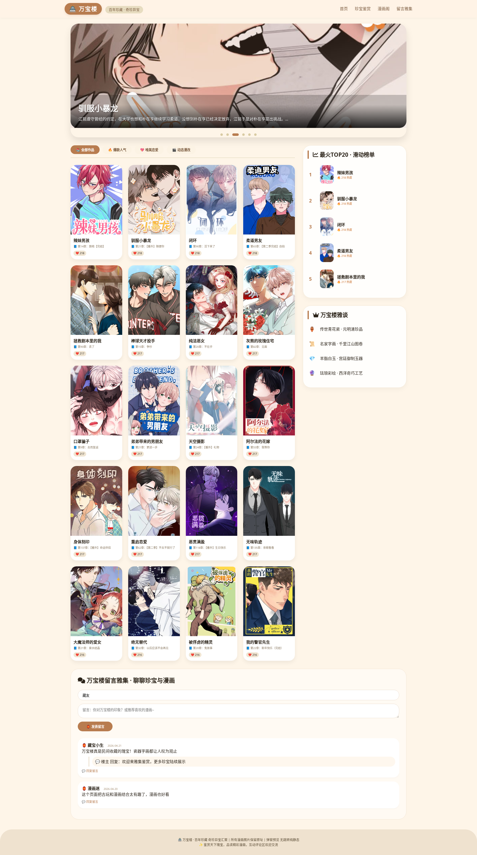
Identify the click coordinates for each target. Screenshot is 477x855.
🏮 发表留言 (95, 727)
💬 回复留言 (90, 771)
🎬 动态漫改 (181, 150)
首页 (344, 8)
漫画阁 (384, 8)
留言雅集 (404, 8)
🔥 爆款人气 (117, 150)
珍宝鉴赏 (363, 8)
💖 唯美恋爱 (149, 150)
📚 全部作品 (85, 150)
